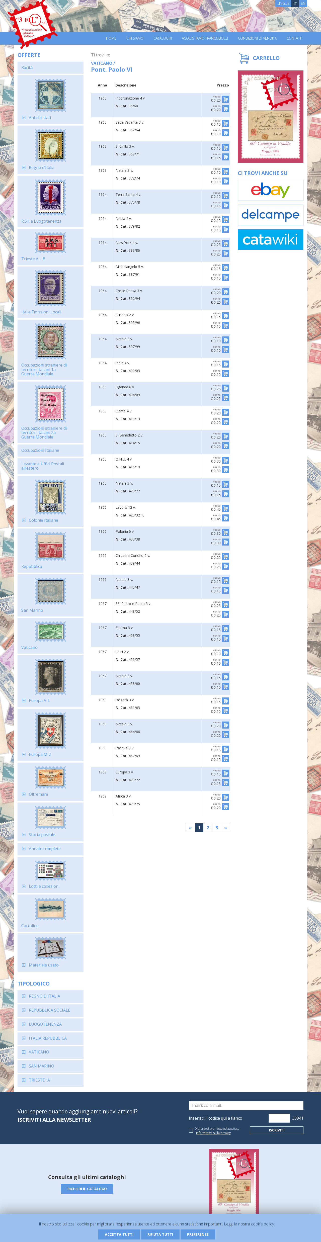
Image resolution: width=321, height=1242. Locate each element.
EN (303, 3)
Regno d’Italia (41, 167)
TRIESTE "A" (40, 1080)
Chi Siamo (134, 38)
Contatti (294, 38)
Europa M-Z (40, 754)
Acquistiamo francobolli (205, 38)
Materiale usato (44, 965)
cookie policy (262, 1224)
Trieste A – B (33, 258)
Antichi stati (40, 117)
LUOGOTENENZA (45, 1024)
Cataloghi (162, 38)
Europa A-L (39, 700)
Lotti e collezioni (44, 886)
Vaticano (29, 647)
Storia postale (42, 834)
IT (295, 3)
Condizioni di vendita (257, 38)
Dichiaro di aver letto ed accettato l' (217, 1130)
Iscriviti (276, 1130)
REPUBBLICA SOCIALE (49, 1010)
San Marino (32, 610)
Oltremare (38, 794)
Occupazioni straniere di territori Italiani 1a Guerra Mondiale (44, 369)
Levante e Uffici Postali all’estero (42, 466)
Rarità (27, 67)
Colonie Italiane (43, 520)
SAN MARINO (41, 1066)
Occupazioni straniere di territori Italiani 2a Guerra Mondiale (44, 432)
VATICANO (39, 1052)
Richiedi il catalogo (87, 1188)
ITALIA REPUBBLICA (48, 1038)
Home (111, 38)
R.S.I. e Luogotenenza (41, 221)
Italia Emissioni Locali (41, 312)
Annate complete (45, 848)
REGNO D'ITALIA (44, 996)
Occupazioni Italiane (40, 450)
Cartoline (30, 925)
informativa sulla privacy (213, 1133)
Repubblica (31, 566)
